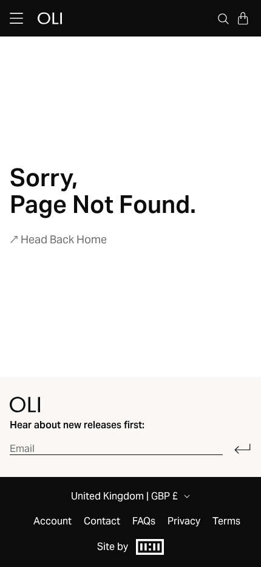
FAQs (143, 521)
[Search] (223, 18)
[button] (242, 18)
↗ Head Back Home (58, 239)
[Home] (25, 404)
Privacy (184, 521)
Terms (226, 521)
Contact (102, 521)
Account (52, 521)
